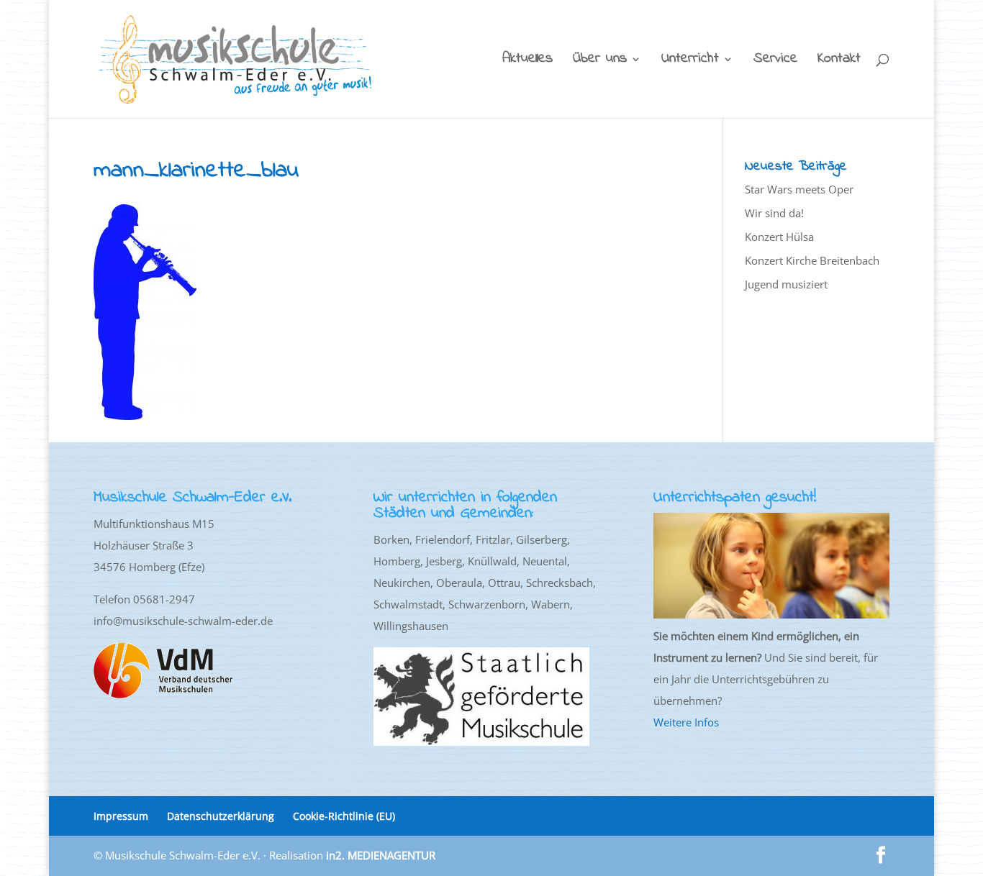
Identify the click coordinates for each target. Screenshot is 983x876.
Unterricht (690, 61)
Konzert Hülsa (779, 236)
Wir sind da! (774, 213)
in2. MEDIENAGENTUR (380, 855)
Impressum (121, 816)
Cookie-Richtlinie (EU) (344, 816)
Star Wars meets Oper (799, 189)
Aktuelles (527, 61)
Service (775, 61)
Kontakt (839, 61)
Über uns (600, 61)
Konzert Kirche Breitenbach (812, 260)
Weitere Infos (686, 722)
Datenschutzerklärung (220, 816)
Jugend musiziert (786, 284)
